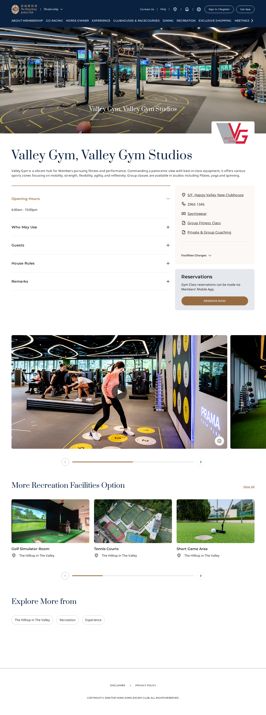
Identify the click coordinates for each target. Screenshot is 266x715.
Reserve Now (215, 301)
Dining (168, 20)
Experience (101, 20)
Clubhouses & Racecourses (136, 20)
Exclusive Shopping (215, 20)
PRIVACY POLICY (145, 685)
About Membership (27, 20)
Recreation (186, 20)
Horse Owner (77, 20)
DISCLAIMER (117, 685)
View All (249, 486)
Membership (51, 9)
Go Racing (54, 20)
